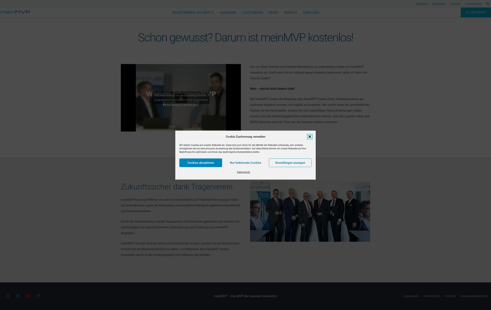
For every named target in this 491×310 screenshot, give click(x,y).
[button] (310, 136)
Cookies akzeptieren (201, 162)
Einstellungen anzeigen (290, 162)
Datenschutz (243, 172)
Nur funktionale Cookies (245, 162)
